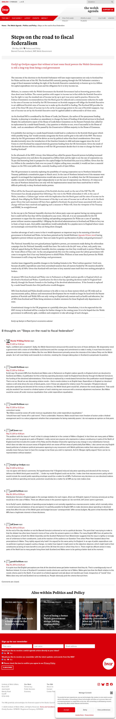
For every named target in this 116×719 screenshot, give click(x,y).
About (57, 18)
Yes (10, 653)
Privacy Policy (49, 663)
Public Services (29, 689)
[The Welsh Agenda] (91, 10)
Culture (102, 18)
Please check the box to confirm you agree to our (29, 663)
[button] (111, 693)
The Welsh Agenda (14, 26)
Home (4, 26)
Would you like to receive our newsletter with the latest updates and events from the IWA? (38, 657)
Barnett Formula (17, 51)
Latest (27, 18)
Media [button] (44, 18)
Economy (27, 691)
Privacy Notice (89, 715)
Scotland (28, 51)
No (5, 653)
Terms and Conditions (47, 707)
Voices (111, 18)
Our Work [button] (16, 18)
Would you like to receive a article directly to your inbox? (30, 650)
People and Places (86, 19)
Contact (49, 689)
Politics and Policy (68, 19)
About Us (50, 687)
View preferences (103, 710)
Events (36, 18)
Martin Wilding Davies (20, 341)
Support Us (108, 10)
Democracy (28, 687)
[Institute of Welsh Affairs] (5, 10)
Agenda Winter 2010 (86, 235)
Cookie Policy (79, 715)
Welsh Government (44, 51)
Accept (66, 710)
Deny (85, 710)
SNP (34, 51)
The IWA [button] (5, 18)
